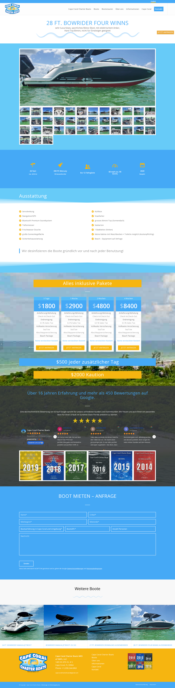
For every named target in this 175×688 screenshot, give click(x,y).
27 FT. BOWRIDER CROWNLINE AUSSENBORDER (109, 645)
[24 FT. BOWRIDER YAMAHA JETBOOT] (22, 622)
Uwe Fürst (54, 428)
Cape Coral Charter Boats (38, 430)
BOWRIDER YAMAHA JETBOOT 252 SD (61, 645)
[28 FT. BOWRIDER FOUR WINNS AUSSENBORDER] (153, 622)
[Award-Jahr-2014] (144, 465)
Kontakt (95, 669)
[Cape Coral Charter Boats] (12, 9)
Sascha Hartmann (123, 428)
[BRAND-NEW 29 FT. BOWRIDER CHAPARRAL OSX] (1, 344)
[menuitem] (79, 9)
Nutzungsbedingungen (94, 568)
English (153, 1)
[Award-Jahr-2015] (121, 465)
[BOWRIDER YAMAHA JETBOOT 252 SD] (66, 622)
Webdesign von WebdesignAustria (51, 685)
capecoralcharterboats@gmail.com (66, 673)
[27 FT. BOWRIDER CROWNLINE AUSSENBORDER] (109, 622)
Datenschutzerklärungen (75, 568)
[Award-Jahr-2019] (30, 465)
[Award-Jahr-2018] (53, 465)
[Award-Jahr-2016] (99, 465)
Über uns (96, 660)
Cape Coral (96, 666)
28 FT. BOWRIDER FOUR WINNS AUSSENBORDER (152, 645)
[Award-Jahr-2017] (76, 465)
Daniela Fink (87, 428)
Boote (94, 657)
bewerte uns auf (34, 442)
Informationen (98, 663)
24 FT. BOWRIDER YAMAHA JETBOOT (17, 645)
